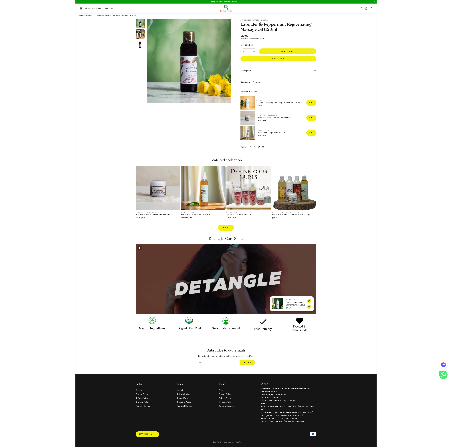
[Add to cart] (309, 301)
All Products (90, 15)
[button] (81, 8)
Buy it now (278, 59)
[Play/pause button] (139, 248)
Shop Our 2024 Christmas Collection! (225, 2)
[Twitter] (255, 147)
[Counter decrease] (243, 51)
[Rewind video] (309, 307)
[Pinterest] (259, 147)
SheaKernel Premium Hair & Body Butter (274, 117)
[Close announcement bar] (374, 2)
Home (81, 15)
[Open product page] (158, 188)
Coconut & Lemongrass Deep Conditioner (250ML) (279, 102)
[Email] (263, 147)
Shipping (249, 38)
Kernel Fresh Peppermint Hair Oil (270, 132)
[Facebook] (251, 147)
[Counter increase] (254, 51)
